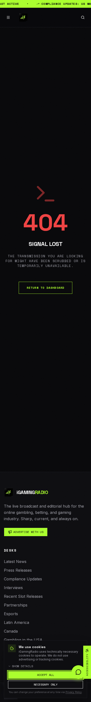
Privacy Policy (74, 692)
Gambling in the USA (23, 639)
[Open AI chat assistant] (78, 672)
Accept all (45, 675)
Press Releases (18, 570)
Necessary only (46, 684)
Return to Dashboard (46, 288)
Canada (11, 631)
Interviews (13, 587)
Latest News (15, 561)
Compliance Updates (23, 578)
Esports (11, 613)
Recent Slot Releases (23, 596)
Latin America (16, 622)
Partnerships (15, 605)
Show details (22, 666)
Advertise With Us (28, 532)
